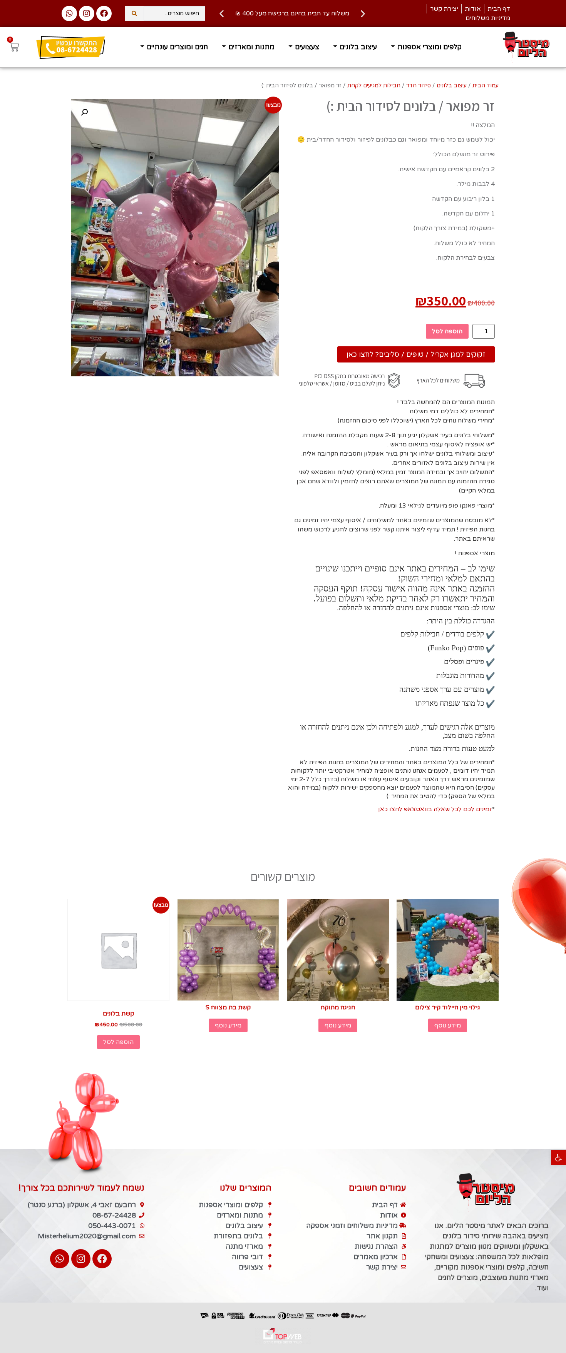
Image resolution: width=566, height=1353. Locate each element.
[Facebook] (104, 13)
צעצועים (307, 47)
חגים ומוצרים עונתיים (177, 47)
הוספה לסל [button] (118, 1042)
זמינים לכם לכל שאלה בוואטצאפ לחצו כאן (435, 809)
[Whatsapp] (69, 13)
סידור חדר (418, 85)
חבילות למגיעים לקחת (373, 85)
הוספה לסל (447, 331)
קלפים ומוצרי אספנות (429, 47)
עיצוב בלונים (358, 47)
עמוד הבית (485, 85)
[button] (558, 1157)
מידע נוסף (447, 1025)
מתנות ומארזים (251, 47)
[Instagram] (86, 13)
